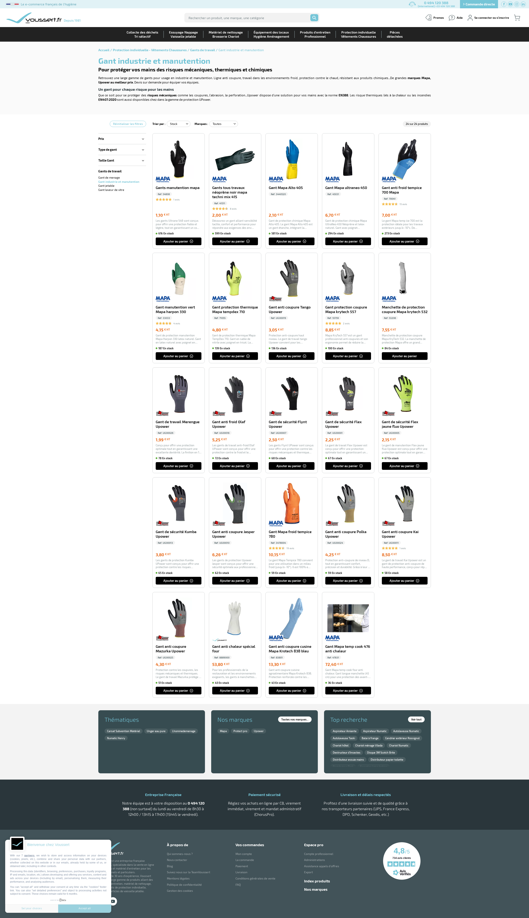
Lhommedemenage (183, 731)
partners (29, 855)
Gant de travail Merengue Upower (178, 424)
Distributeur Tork (343, 766)
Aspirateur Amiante (344, 731)
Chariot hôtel (341, 745)
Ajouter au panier (175, 241)
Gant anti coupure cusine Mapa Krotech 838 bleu (290, 648)
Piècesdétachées (395, 34)
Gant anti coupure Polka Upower (345, 534)
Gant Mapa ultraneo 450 (346, 187)
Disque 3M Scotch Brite (381, 752)
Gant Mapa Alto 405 (286, 187)
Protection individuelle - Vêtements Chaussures (150, 50)
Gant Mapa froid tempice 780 (290, 534)
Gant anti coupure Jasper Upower (233, 534)
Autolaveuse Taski (344, 738)
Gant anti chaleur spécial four (233, 648)
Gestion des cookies (180, 890)
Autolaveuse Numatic (406, 731)
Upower (259, 731)
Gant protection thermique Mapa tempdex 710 (235, 309)
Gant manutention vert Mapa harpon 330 (175, 309)
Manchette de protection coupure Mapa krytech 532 (405, 309)
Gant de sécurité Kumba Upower (176, 534)
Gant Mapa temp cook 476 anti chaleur (347, 648)
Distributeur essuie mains (348, 759)
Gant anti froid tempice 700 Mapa (402, 189)
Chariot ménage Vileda (368, 745)
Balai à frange (370, 738)
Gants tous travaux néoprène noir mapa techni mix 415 (229, 192)
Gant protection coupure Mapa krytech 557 (346, 309)
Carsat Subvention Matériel (123, 731)
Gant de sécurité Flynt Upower (288, 424)
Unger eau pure (156, 731)
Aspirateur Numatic (375, 731)
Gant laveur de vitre (111, 190)
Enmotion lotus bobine (373, 766)
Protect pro (240, 731)
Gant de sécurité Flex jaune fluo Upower (400, 424)
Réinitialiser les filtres (128, 124)
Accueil (103, 50)
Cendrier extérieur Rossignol (402, 738)
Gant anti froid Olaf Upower (228, 424)
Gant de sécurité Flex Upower (343, 424)
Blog (170, 866)
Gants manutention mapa (178, 187)
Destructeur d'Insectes (346, 752)
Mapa (223, 731)
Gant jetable (106, 185)
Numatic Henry (116, 738)
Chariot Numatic (398, 745)
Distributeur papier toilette (387, 759)
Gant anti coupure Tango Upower (290, 309)
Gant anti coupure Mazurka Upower (171, 648)
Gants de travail (202, 50)
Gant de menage (109, 177)
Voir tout (416, 719)
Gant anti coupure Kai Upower (400, 534)
